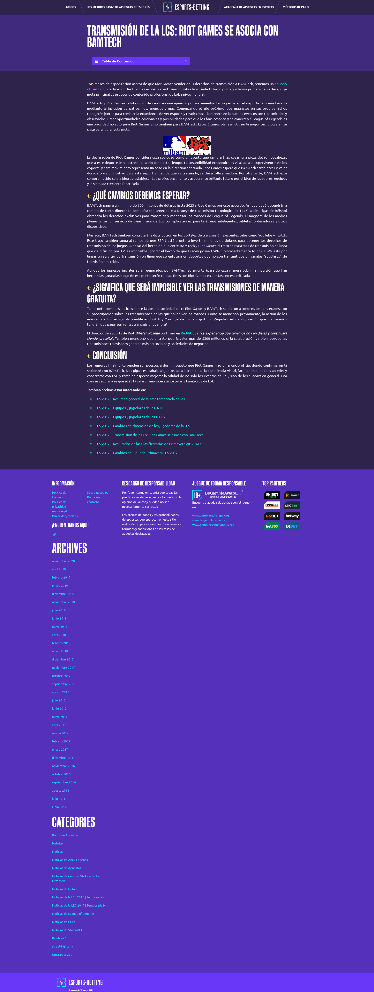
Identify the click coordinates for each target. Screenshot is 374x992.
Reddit (186, 333)
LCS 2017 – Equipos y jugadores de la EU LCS (130, 417)
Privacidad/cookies (64, 516)
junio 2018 (59, 618)
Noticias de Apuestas (66, 868)
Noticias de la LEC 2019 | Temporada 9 (78, 905)
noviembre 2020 (63, 561)
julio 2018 (59, 610)
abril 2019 (59, 569)
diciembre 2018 (63, 594)
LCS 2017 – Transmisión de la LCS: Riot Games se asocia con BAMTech (149, 435)
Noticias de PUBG (64, 922)
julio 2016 (59, 798)
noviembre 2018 (63, 602)
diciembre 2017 (63, 659)
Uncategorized (62, 954)
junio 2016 (59, 807)
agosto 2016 (60, 790)
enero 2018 (60, 651)
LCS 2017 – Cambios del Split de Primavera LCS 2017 (136, 453)
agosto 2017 (60, 692)
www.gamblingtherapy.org (210, 515)
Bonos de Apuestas (65, 835)
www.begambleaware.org (210, 520)
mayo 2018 (59, 626)
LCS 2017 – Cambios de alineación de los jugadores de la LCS (142, 426)
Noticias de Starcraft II (67, 930)
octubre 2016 (61, 774)
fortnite (57, 843)
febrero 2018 (61, 643)
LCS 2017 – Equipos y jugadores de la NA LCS (130, 408)
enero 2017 (60, 749)
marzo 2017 (60, 733)
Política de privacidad (59, 504)
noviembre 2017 (63, 667)
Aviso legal (59, 511)
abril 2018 (59, 634)
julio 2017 (59, 700)
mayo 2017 (59, 716)
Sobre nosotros (97, 492)
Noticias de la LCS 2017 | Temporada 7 (78, 897)
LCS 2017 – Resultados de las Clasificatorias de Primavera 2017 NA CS (149, 444)
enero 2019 (60, 585)
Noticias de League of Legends (73, 913)
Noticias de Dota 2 (64, 889)
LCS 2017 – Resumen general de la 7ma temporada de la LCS (142, 399)
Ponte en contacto (93, 499)
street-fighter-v (62, 946)
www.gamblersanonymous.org (213, 524)
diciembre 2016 (63, 757)
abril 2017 (59, 725)
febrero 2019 (61, 577)
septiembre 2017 (64, 684)
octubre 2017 (61, 675)
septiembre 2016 (64, 782)
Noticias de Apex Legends (70, 859)
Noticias (57, 851)
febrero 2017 (61, 741)
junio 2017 (59, 708)
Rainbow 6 (59, 938)
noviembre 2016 (63, 766)
